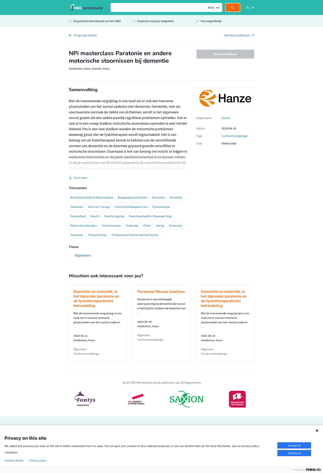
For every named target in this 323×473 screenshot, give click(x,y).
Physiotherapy (97, 235)
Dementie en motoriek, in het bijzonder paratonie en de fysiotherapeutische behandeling (96, 298)
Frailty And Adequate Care (131, 207)
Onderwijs (132, 225)
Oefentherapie (111, 225)
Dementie (176, 197)
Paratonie (76, 235)
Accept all (294, 445)
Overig (160, 225)
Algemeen (80, 349)
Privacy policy (38, 460)
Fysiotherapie (161, 207)
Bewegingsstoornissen (132, 197)
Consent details (13, 460)
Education (76, 207)
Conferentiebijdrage (235, 136)
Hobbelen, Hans (79, 68)
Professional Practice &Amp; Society (135, 235)
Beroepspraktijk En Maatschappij (91, 197)
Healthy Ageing (114, 216)
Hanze (226, 118)
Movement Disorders (83, 225)
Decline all (294, 453)
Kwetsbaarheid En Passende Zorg (150, 216)
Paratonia (175, 225)
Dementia (158, 197)
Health (94, 216)
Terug (85, 35)
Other (147, 225)
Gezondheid (78, 216)
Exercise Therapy (99, 207)
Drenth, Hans (101, 68)
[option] (161, 399)
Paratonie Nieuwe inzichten (161, 291)
